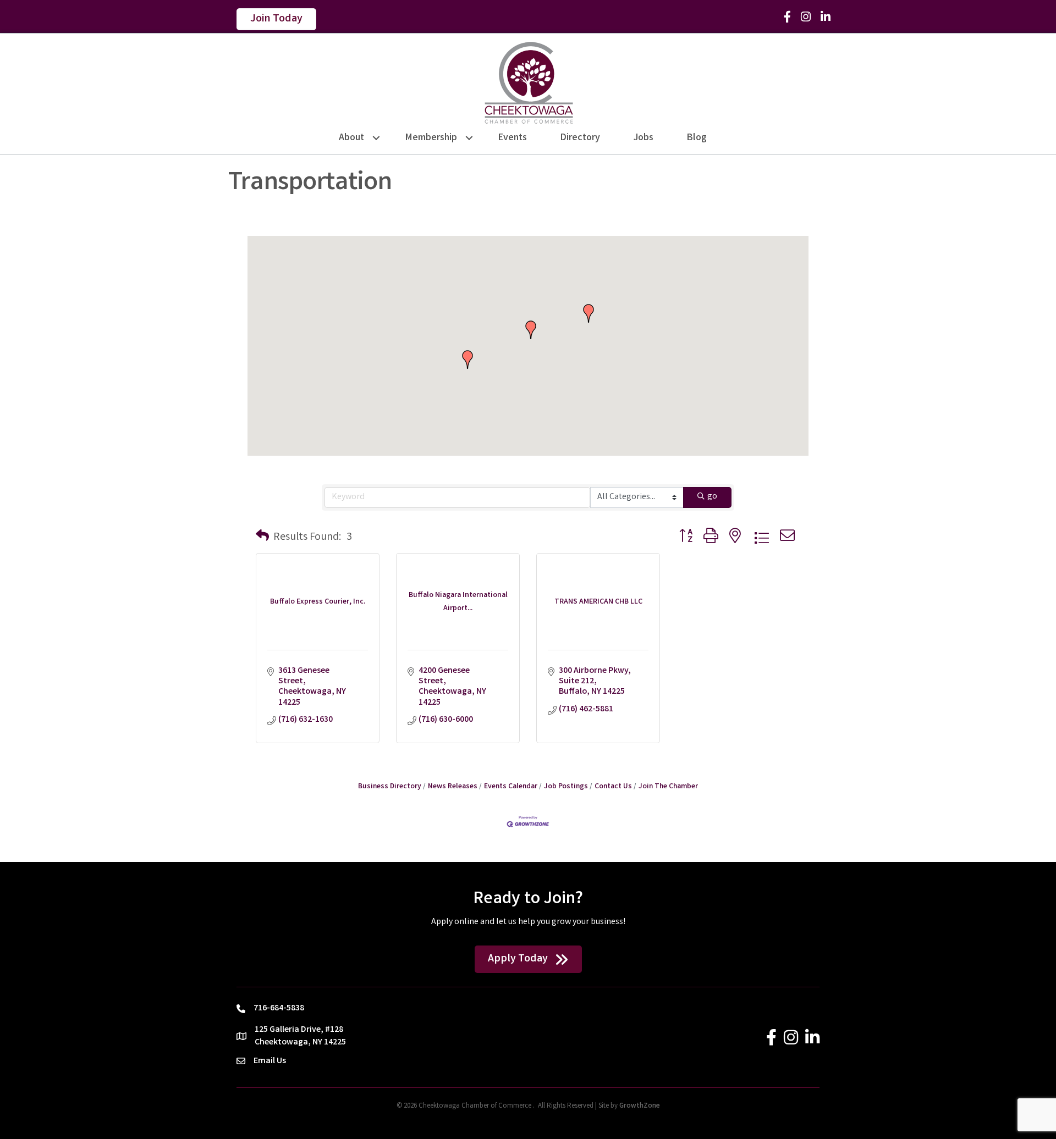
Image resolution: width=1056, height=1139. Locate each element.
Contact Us (613, 786)
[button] (467, 359)
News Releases (452, 786)
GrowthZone (639, 1106)
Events (512, 138)
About (351, 138)
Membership (431, 138)
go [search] (712, 496)
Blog (697, 138)
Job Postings (566, 786)
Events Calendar (510, 786)
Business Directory (389, 786)
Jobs (643, 138)
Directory (580, 138)
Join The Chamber (668, 786)
